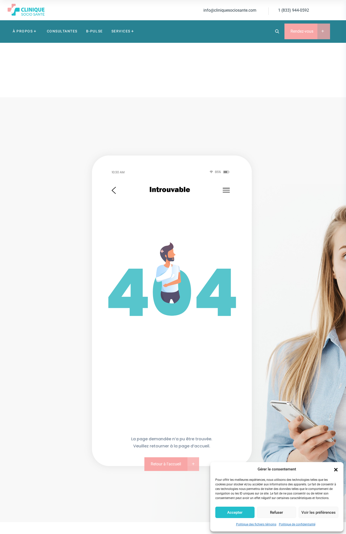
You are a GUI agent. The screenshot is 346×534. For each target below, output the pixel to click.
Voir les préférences (318, 512)
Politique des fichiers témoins (256, 524)
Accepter (234, 512)
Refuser (276, 512)
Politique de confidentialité (297, 524)
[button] (335, 469)
